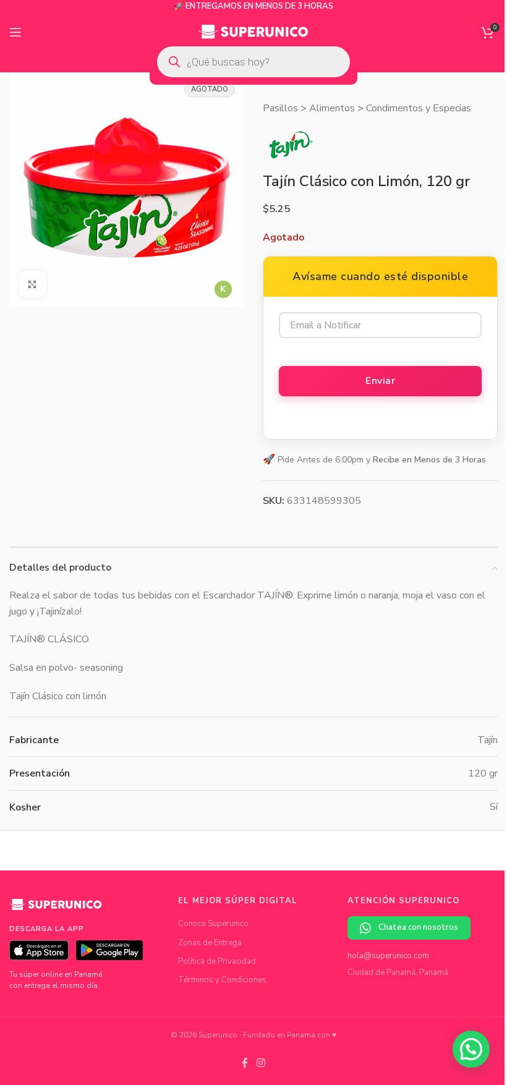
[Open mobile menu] (15, 32)
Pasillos (280, 108)
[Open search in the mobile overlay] (253, 62)
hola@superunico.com (388, 955)
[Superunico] (55, 909)
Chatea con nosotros (418, 927)
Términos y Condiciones (222, 979)
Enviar (380, 381)
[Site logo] (253, 31)
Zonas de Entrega (210, 942)
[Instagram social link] (260, 1063)
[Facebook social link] (244, 1063)
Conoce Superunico (213, 923)
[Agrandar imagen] (32, 284)
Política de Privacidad (217, 961)
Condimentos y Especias (418, 108)
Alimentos (332, 108)
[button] (471, 1049)
